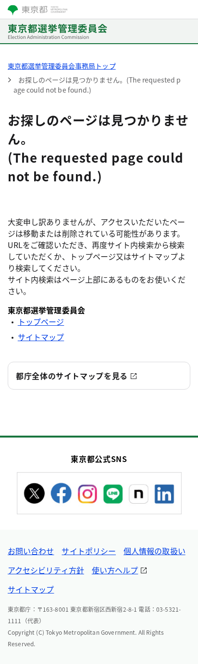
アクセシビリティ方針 (46, 570)
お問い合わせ (31, 551)
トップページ (41, 321)
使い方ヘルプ (115, 570)
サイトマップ (41, 337)
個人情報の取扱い (155, 551)
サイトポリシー (89, 551)
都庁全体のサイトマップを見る (72, 375)
